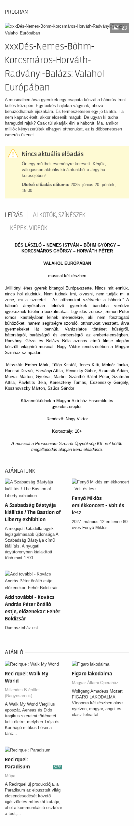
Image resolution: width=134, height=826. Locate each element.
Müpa (10, 775)
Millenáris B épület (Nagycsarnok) (22, 692)
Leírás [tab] (14, 215)
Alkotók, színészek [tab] (59, 215)
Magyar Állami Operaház (95, 682)
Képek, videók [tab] (28, 228)
